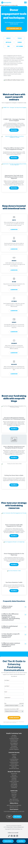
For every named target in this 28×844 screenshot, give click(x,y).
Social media (13, 779)
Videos (8, 38)
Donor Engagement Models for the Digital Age (14, 554)
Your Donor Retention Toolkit (14, 582)
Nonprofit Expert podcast (14, 768)
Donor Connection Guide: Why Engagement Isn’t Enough (14, 525)
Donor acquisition (14, 741)
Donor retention (14, 737)
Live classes (14, 757)
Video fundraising (14, 744)
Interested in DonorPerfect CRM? (11, 709)
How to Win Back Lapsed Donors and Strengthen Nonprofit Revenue (13, 447)
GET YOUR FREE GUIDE (13, 28)
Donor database (14, 784)
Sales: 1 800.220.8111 (14, 799)
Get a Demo (17, 816)
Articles (8, 42)
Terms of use (14, 794)
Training (14, 756)
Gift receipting (14, 746)
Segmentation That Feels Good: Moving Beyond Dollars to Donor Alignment (14, 177)
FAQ (8, 46)
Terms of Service (17, 827)
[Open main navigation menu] (25, 2)
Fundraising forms (13, 776)
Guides (20, 42)
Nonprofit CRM (14, 773)
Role (5, 703)
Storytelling (14, 735)
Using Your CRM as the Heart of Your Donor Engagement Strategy (14, 148)
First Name (6, 680)
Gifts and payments (14, 747)
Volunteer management (14, 749)
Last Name (6, 686)
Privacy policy (14, 792)
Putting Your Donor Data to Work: (13, 475)
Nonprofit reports (14, 786)
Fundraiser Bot (14, 787)
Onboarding (14, 754)
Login (9, 816)
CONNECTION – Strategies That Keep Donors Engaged (14, 120)
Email (5, 691)
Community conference (14, 765)
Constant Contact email (14, 781)
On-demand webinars (14, 759)
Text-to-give (14, 775)
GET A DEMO (19, 46)
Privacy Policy (10, 827)
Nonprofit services (14, 760)
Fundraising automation (14, 738)
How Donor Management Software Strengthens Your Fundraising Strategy (14, 418)
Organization (7, 697)
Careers (13, 797)
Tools (20, 38)
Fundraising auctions (14, 740)
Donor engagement (14, 743)
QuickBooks (14, 778)
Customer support (14, 763)
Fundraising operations (14, 762)
